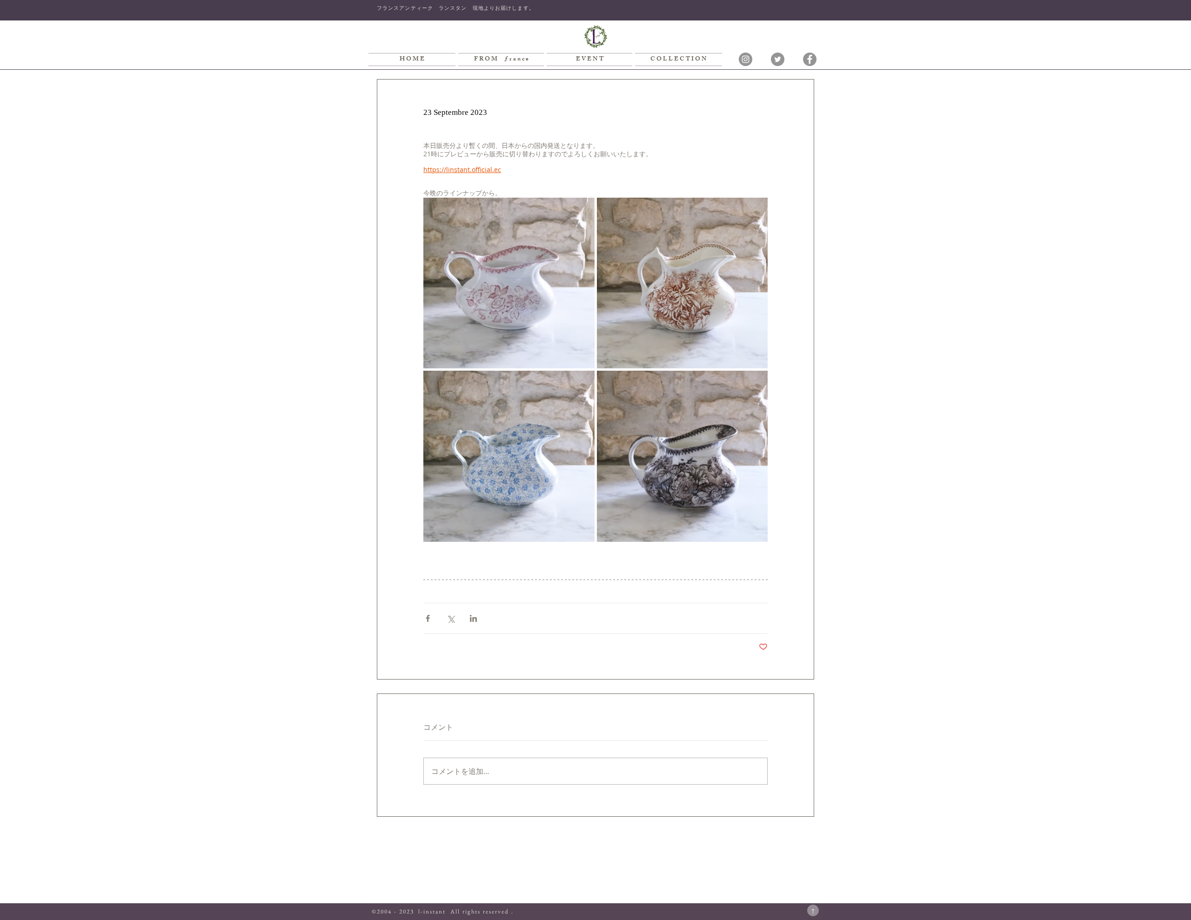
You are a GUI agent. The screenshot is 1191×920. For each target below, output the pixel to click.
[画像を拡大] (509, 283)
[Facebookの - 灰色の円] (809, 59)
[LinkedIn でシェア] (473, 618)
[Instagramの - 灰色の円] (745, 59)
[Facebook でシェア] (427, 618)
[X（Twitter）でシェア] (450, 618)
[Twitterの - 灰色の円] (777, 59)
